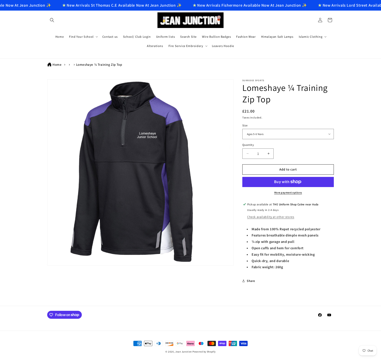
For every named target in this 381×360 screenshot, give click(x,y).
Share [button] (251, 281)
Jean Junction (183, 351)
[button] (52, 20)
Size (245, 125)
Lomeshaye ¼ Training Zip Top (99, 64)
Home (57, 64)
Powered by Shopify (204, 351)
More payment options (288, 192)
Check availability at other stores (270, 217)
